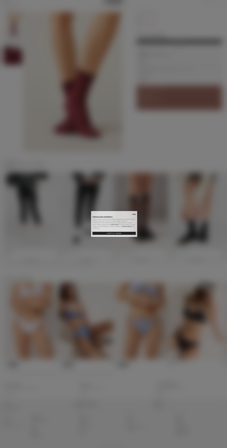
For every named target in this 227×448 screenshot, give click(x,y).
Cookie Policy (114, 224)
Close (134, 214)
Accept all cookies (114, 233)
